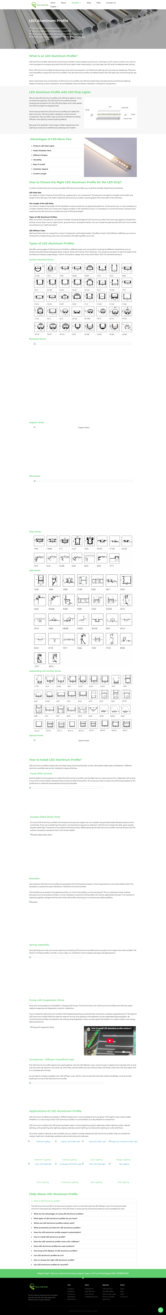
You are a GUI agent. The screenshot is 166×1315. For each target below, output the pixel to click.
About (63, 3)
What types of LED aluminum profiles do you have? (55, 1218)
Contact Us (111, 3)
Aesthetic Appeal (40, 169)
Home (52, 3)
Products (75, 3)
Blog (89, 3)
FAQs (98, 3)
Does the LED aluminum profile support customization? (57, 1232)
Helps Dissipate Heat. (42, 151)
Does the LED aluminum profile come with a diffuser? (57, 1242)
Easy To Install (39, 164)
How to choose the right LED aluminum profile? (54, 1260)
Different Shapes (40, 155)
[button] (55, 146)
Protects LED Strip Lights (43, 146)
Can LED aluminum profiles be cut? (49, 1255)
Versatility (37, 160)
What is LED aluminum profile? (47, 1201)
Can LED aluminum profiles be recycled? (51, 1265)
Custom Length (39, 174)
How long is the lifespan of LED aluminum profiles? (55, 1251)
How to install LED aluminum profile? (49, 1237)
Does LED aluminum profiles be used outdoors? (54, 1246)
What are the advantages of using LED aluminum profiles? (59, 1214)
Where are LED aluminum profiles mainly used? (54, 1223)
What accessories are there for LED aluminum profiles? (57, 1228)
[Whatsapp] (160, 1310)
